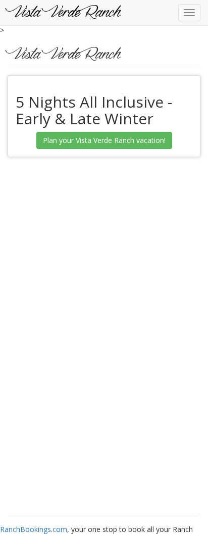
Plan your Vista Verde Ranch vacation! (104, 140)
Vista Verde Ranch (64, 12)
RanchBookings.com (33, 529)
